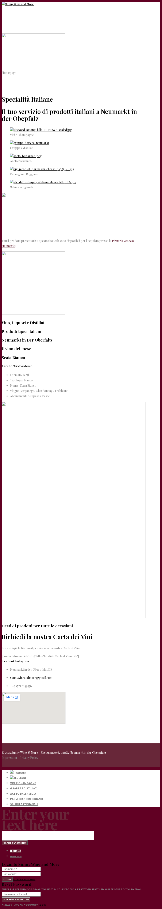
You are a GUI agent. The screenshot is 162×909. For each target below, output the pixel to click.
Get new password (16, 899)
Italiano (15, 851)
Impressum (9, 758)
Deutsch (16, 856)
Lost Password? (24, 879)
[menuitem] (18, 772)
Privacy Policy (29, 758)
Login (7, 879)
